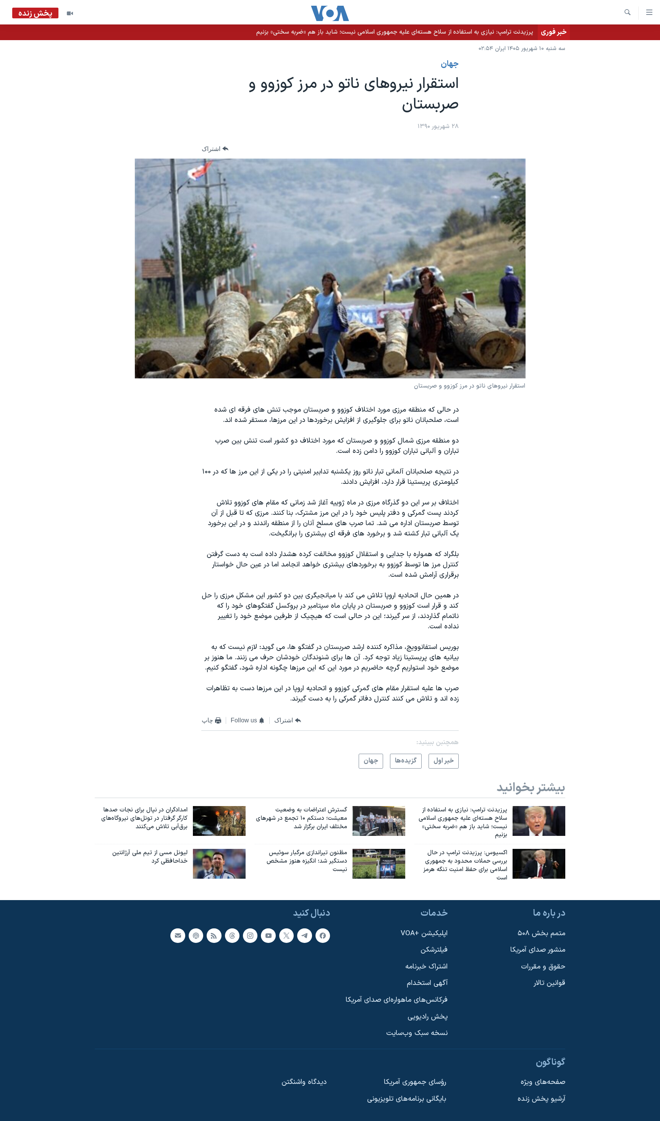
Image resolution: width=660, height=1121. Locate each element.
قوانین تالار (549, 983)
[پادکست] (196, 935)
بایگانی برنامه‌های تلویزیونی (406, 1099)
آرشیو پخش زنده (541, 1099)
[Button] (215, 149)
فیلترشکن (434, 950)
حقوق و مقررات (543, 966)
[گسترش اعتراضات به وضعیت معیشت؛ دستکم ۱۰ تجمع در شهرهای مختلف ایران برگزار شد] (379, 821)
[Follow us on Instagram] (250, 935)
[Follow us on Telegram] (304, 935)
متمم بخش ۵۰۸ (541, 933)
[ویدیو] (69, 13)
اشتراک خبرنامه (426, 966)
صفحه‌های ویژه (543, 1082)
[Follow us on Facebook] (322, 935)
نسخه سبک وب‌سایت (417, 1033)
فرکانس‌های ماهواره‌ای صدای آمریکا (397, 1000)
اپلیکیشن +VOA (424, 933)
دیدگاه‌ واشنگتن (304, 1082)
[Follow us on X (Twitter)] (286, 935)
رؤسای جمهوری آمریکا (415, 1082)
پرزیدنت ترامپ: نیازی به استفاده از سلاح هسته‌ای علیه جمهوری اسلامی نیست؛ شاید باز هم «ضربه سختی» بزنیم (394, 32)
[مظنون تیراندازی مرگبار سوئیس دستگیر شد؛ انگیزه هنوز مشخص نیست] (379, 864)
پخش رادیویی (428, 1016)
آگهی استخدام (427, 983)
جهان (450, 64)
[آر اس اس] (214, 935)
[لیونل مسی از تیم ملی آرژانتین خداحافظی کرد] (219, 864)
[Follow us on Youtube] (268, 935)
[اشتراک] (177, 935)
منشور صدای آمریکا (537, 950)
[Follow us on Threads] (232, 935)
